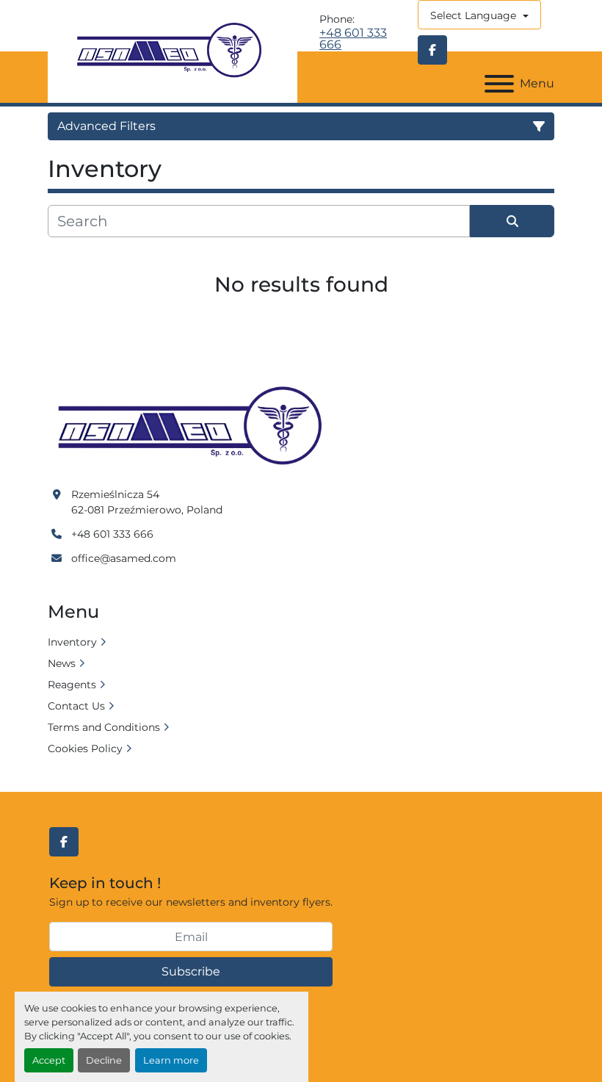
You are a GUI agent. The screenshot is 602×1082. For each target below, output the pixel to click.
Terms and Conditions (104, 727)
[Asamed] (194, 426)
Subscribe (191, 971)
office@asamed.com (123, 558)
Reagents (72, 684)
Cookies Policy (85, 748)
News (62, 663)
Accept (48, 1060)
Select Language (473, 15)
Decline (104, 1060)
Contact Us (76, 706)
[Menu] (499, 84)
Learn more (171, 1060)
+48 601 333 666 (353, 39)
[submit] (512, 221)
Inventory (72, 642)
